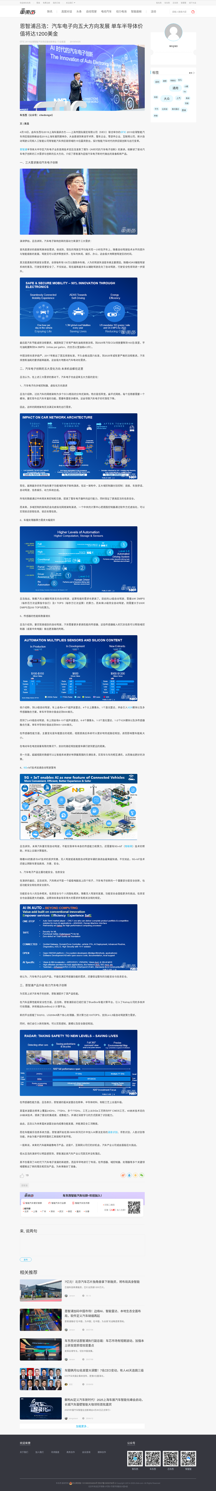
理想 (164, 81)
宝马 (180, 80)
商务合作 (71, 1452)
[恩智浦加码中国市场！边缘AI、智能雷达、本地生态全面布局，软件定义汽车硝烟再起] (41, 1320)
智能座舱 (136, 11)
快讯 (49, 11)
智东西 (158, 2)
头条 (79, 11)
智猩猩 (183, 2)
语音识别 (113, 1132)
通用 (175, 88)
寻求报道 (55, 1452)
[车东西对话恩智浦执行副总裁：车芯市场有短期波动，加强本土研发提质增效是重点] (41, 1349)
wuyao (173, 46)
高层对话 (66, 11)
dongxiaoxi (73, 1418)
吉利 (157, 81)
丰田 (156, 97)
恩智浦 (23, 149)
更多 (190, 73)
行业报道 (61, 41)
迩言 (71, 1384)
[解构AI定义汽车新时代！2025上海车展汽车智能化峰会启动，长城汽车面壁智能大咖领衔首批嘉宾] (41, 1408)
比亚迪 (164, 109)
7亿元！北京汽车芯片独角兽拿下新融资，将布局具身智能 (102, 1282)
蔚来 (184, 110)
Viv (185, 91)
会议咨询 (86, 1452)
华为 (156, 109)
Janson (72, 1295)
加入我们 (39, 1452)
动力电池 (121, 11)
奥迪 (187, 98)
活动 (153, 11)
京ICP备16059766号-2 (107, 1483)
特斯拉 (173, 80)
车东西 (167, 2)
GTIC (123, 132)
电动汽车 (106, 11)
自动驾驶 (91, 11)
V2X (130, 707)
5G (25, 767)
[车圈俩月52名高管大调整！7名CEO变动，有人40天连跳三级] (41, 1379)
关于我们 (24, 1452)
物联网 (128, 846)
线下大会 (192, 2)
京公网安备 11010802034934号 (85, 1483)
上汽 (178, 98)
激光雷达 (175, 109)
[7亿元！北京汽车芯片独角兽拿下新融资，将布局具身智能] (41, 1290)
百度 (187, 103)
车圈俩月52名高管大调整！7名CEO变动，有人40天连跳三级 (104, 1370)
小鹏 (186, 86)
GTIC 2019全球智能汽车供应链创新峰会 (38, 41)
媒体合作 (102, 1452)
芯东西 (175, 2)
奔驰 (156, 115)
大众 (167, 98)
